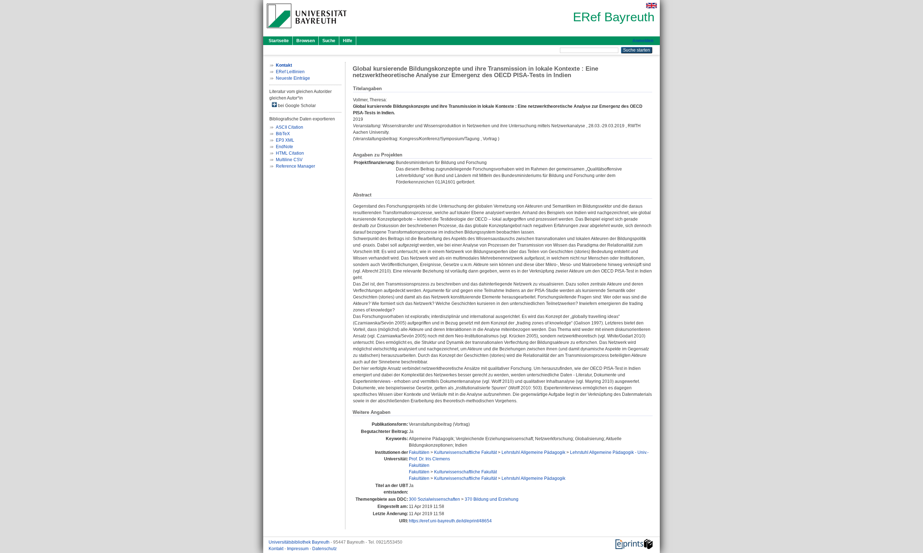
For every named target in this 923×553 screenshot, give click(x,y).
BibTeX (283, 133)
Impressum (298, 548)
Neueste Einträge (293, 78)
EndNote (284, 146)
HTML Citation (290, 153)
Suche (328, 40)
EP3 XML (285, 140)
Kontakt (276, 548)
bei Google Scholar (296, 105)
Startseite (279, 40)
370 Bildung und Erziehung (491, 499)
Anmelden (642, 40)
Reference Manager (295, 166)
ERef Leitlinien (290, 71)
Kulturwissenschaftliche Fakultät (465, 452)
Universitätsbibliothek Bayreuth (300, 542)
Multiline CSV (289, 159)
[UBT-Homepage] (306, 30)
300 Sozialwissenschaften (434, 499)
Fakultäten (419, 452)
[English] (651, 5)
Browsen (305, 40)
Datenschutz (324, 548)
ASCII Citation (289, 127)
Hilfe (347, 40)
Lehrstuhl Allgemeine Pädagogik (533, 452)
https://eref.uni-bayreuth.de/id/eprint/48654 (450, 520)
